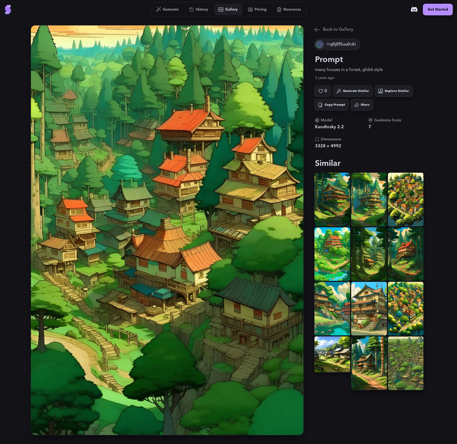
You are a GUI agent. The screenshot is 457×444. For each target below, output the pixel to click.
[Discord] (414, 9)
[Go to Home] (8, 9)
